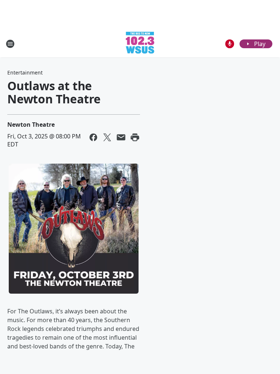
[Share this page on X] (107, 137)
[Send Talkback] (229, 43)
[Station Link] (140, 44)
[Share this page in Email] (121, 137)
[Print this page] (135, 137)
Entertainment (25, 72)
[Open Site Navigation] (10, 43)
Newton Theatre (31, 125)
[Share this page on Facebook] (93, 137)
